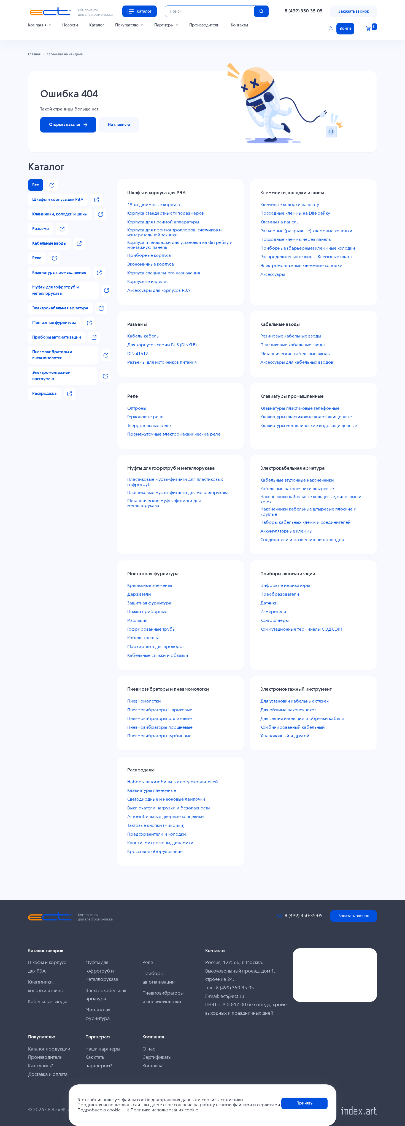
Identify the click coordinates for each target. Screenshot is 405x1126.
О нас (148, 1049)
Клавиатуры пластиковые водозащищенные (306, 417)
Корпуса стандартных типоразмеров (165, 213)
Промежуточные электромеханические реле (173, 434)
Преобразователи (279, 594)
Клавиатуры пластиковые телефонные (299, 408)
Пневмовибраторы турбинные (159, 736)
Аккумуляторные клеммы (286, 531)
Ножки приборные (147, 612)
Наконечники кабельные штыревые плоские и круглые (308, 512)
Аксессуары (272, 274)
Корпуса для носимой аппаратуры (163, 222)
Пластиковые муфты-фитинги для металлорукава (178, 493)
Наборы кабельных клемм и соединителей (305, 522)
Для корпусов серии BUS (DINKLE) (162, 345)
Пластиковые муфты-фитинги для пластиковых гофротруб (175, 482)
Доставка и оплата (48, 1074)
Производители (204, 25)
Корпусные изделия (148, 282)
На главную (119, 125)
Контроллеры (274, 621)
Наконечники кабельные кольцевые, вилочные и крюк (310, 499)
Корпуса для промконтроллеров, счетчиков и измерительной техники (174, 232)
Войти (345, 28)
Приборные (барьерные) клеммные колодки (307, 248)
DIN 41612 (137, 354)
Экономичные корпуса (150, 264)
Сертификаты (156, 1057)
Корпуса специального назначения (163, 273)
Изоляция (137, 621)
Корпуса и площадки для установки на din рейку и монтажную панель (180, 245)
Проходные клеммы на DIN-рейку (295, 213)
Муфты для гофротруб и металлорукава (101, 971)
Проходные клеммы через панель (295, 239)
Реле (147, 962)
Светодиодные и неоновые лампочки (166, 799)
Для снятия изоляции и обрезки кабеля (302, 719)
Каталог (96, 25)
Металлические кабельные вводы (295, 354)
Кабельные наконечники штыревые (297, 489)
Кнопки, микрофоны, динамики (160, 843)
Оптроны (136, 408)
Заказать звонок (353, 11)
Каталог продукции (49, 1049)
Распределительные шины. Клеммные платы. (306, 257)
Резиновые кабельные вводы (290, 336)
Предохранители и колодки (156, 834)
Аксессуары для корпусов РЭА (158, 290)
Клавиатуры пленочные (151, 791)
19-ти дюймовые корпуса (153, 205)
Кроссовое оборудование (155, 852)
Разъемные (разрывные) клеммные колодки (306, 231)
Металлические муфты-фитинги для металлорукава (164, 503)
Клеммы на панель (279, 222)
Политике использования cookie (164, 1110)
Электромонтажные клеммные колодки (301, 266)
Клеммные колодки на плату (289, 205)
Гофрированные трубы (151, 629)
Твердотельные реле (149, 426)
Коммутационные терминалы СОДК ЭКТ (301, 629)
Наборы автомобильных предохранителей (172, 782)
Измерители (273, 612)
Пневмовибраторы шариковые (159, 710)
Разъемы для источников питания (162, 362)
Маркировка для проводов (156, 647)
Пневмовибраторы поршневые (160, 727)
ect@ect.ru (232, 996)
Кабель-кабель (143, 336)
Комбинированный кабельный (292, 727)
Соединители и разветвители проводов (302, 540)
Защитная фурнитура (149, 603)
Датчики (269, 603)
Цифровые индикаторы (285, 586)
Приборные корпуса (149, 255)
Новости (70, 25)
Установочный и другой (284, 736)
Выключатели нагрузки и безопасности (168, 808)
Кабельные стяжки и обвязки (157, 656)
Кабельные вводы (47, 1002)
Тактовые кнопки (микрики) (156, 825)
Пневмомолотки (144, 701)
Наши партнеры (102, 1049)
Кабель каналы (143, 638)
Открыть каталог (65, 125)
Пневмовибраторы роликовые (159, 719)
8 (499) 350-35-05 (304, 11)
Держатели (139, 594)
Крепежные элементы (149, 586)
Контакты (239, 25)
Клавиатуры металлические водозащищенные (308, 426)
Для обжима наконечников (288, 710)
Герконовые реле (145, 417)
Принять (304, 1103)
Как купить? (40, 1066)
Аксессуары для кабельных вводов (296, 362)
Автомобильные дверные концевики (165, 817)
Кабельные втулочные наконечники (297, 480)
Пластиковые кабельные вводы (292, 345)
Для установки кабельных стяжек (294, 701)
